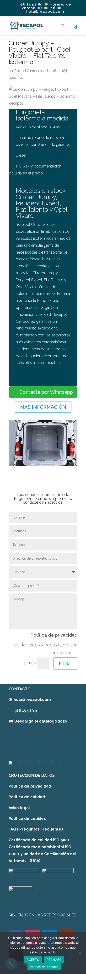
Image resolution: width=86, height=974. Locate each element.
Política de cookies (27, 818)
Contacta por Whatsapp (46, 392)
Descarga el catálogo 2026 (40, 721)
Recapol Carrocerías (28, 71)
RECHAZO (54, 960)
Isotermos (16, 77)
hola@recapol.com (32, 699)
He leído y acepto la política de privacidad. (48, 648)
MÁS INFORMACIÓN (43, 407)
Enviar (65, 663)
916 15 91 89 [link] (25, 710)
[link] (38, 721)
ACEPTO (33, 960)
